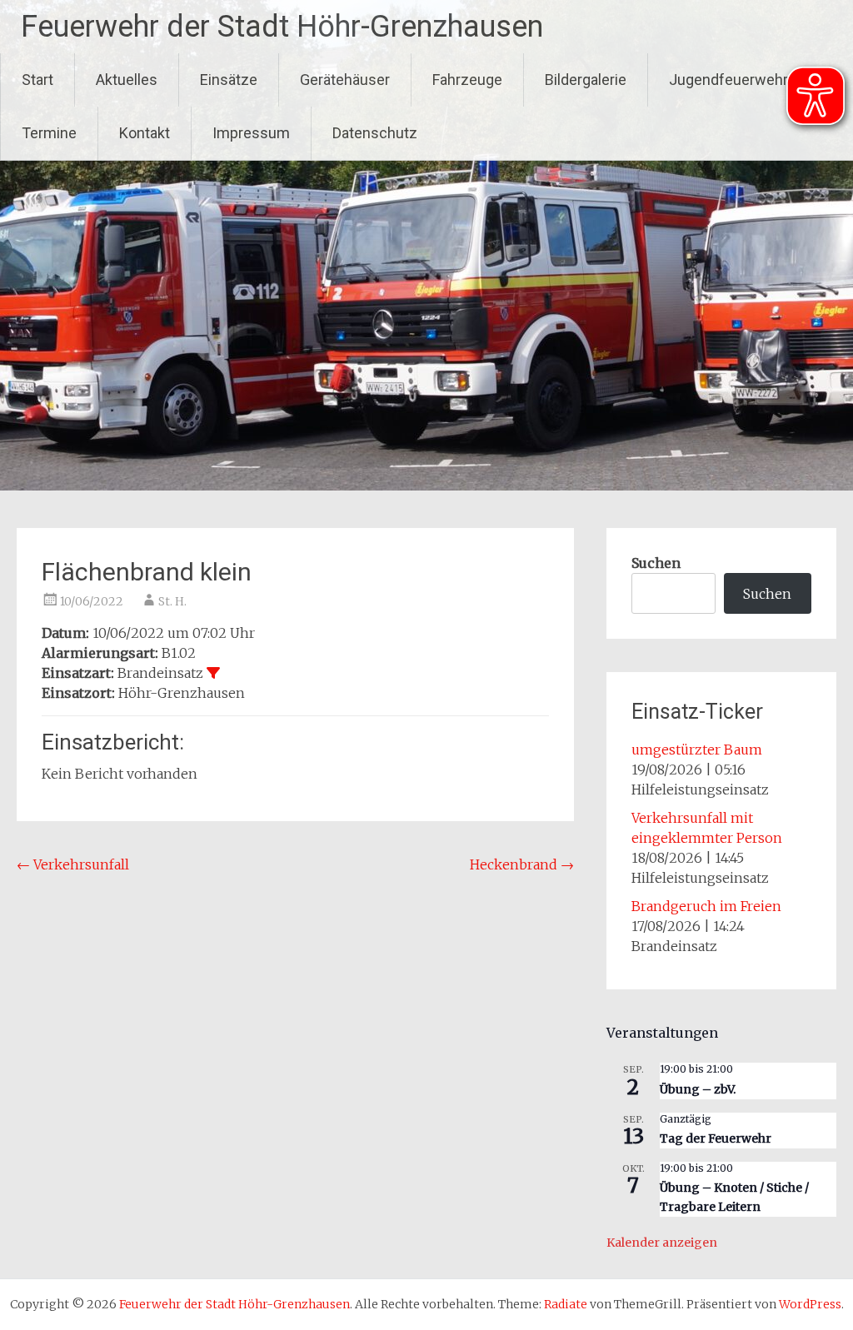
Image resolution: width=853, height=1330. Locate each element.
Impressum (251, 133)
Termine (49, 133)
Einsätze (228, 79)
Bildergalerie (585, 79)
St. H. (172, 601)
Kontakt (144, 133)
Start (37, 79)
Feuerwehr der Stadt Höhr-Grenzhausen (282, 26)
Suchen (656, 563)
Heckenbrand (522, 864)
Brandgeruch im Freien (706, 906)
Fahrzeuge (467, 79)
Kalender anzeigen (661, 1242)
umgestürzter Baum (696, 749)
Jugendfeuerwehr (728, 79)
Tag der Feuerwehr (715, 1138)
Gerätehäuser (345, 79)
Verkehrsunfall (73, 864)
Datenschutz (374, 133)
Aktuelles (126, 79)
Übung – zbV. (698, 1089)
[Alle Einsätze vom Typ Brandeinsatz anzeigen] (213, 673)
